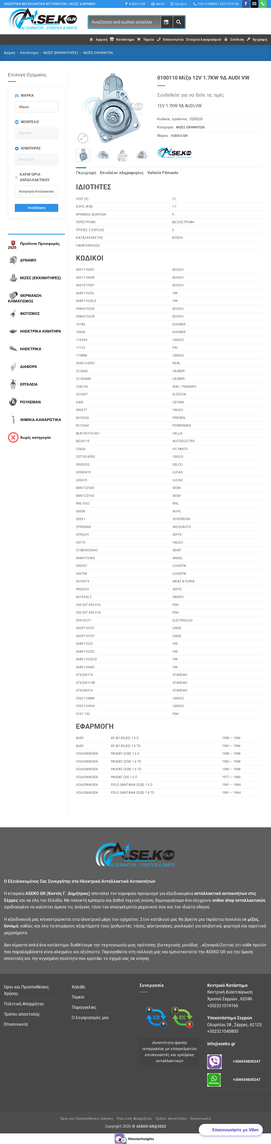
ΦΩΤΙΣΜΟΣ (30, 313)
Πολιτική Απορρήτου (24, 1003)
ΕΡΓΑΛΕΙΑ (29, 384)
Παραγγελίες (84, 1007)
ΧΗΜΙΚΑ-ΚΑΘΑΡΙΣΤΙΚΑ (40, 420)
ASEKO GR (179, 136)
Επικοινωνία (16, 1024)
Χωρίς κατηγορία (35, 437)
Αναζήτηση (36, 207)
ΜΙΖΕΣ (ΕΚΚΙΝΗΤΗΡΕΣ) (60, 53)
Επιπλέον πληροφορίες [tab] (122, 172)
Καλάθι (78, 986)
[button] (83, 138)
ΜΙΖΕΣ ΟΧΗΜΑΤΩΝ (98, 53)
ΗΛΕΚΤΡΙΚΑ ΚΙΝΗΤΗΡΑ (40, 331)
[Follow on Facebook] (246, 4)
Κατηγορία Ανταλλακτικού (35, 177)
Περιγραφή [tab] (86, 172)
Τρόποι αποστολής (22, 1014)
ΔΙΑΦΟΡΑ (28, 367)
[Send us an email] (254, 4)
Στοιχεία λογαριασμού (203, 39)
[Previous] (84, 108)
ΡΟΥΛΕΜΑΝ (30, 402)
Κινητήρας (31, 148)
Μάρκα (27, 95)
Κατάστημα (29, 53)
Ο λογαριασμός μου (90, 1017)
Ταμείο (78, 997)
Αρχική (9, 53)
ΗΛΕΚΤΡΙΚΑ (30, 349)
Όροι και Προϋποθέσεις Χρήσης (26, 990)
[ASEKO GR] (177, 153)
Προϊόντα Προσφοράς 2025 (34, 245)
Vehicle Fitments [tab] (163, 172)
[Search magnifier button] (179, 22)
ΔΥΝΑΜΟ (28, 260)
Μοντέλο (30, 122)
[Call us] (263, 4)
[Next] (141, 108)
